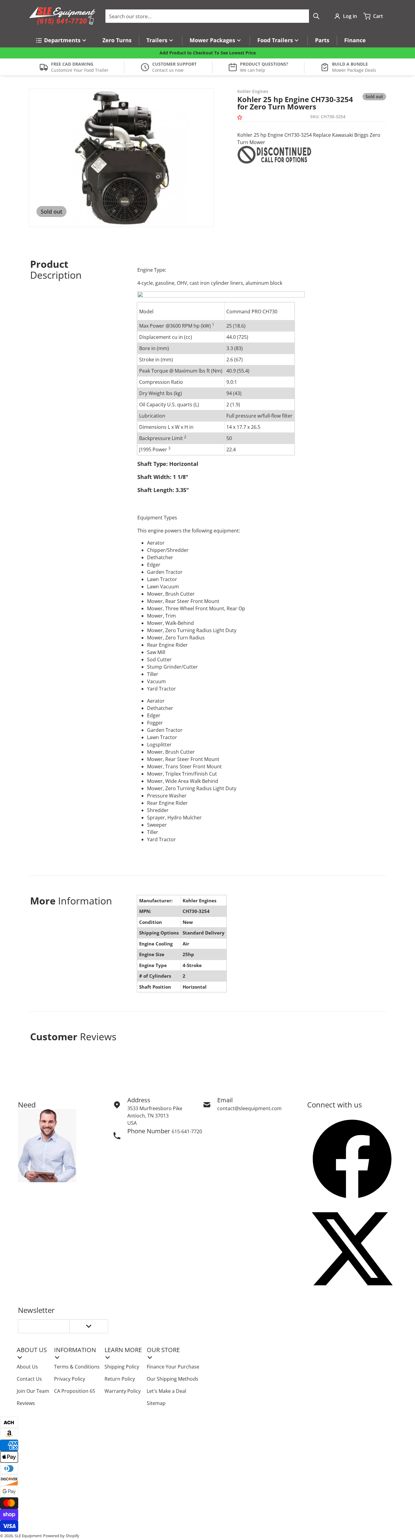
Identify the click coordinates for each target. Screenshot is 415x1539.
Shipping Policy (122, 1366)
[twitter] (352, 1249)
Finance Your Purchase (173, 1366)
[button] (241, 117)
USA (132, 1123)
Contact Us (29, 1378)
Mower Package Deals (354, 70)
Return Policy (120, 1378)
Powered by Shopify (61, 1535)
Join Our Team (33, 1391)
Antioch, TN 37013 (148, 1115)
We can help (252, 70)
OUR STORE (163, 1350)
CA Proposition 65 (74, 1391)
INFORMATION (75, 1350)
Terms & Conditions (77, 1366)
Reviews (26, 1403)
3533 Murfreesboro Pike (154, 1108)
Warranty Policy (123, 1391)
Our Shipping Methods (172, 1378)
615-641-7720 (187, 1131)
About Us (27, 1366)
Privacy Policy (69, 1378)
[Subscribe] (88, 1326)
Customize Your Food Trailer (79, 70)
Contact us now (167, 70)
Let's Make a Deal (166, 1391)
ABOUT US (32, 1350)
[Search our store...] (316, 16)
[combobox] (214, 16)
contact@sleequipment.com (249, 1108)
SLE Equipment (28, 1535)
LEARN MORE (123, 1350)
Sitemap (156, 1403)
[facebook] (352, 1159)
